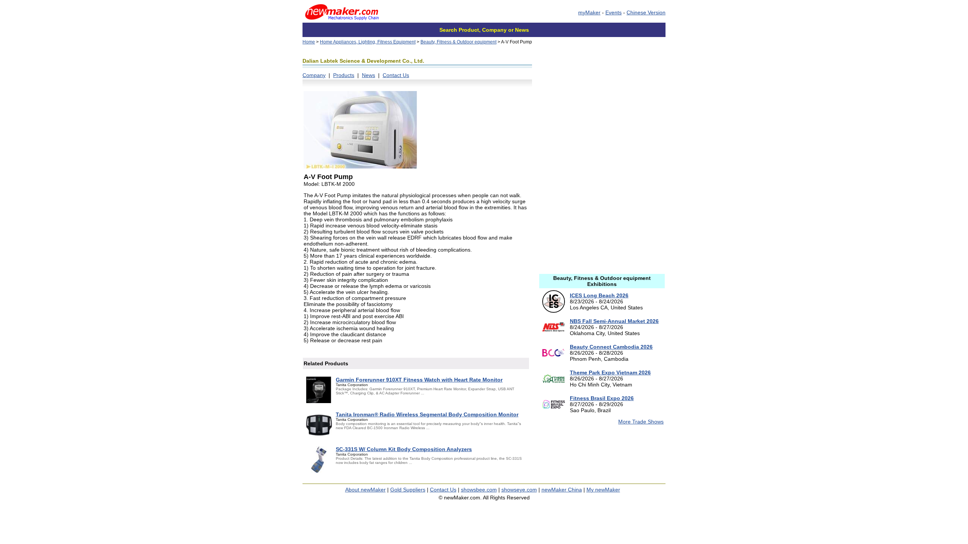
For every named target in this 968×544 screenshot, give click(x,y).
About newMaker (365, 490)
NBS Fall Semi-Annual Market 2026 (614, 321)
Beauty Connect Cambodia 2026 (611, 347)
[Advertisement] (602, 104)
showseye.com (519, 490)
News (368, 75)
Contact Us (396, 75)
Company (314, 75)
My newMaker (603, 490)
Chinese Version (646, 12)
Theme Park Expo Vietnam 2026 (610, 372)
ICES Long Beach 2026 (599, 295)
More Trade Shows (641, 422)
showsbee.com (479, 490)
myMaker (589, 12)
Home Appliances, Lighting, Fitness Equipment (368, 42)
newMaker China (561, 490)
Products (343, 75)
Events (613, 12)
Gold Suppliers (407, 490)
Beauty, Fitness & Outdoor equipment (458, 42)
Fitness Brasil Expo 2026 (602, 398)
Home (308, 42)
